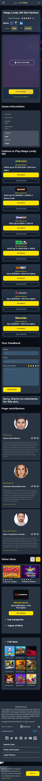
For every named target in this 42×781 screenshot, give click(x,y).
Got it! (32, 773)
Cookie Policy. (6, 778)
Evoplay (30, 565)
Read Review (21, 181)
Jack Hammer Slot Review (9, 671)
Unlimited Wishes (29, 582)
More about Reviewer (9, 504)
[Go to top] (38, 777)
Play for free (11, 571)
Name (5, 349)
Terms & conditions (21, 97)
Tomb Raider (30, 671)
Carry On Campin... (10, 582)
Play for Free (23, 62)
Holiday (14, 576)
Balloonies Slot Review (9, 658)
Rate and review (9, 366)
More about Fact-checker (10, 550)
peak (22, 3)
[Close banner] (1, 763)
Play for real (21, 91)
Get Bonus (21, 175)
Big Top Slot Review (20, 685)
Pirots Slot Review (20, 658)
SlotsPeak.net (21, 707)
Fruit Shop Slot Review (31, 685)
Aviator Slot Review (31, 658)
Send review (12, 389)
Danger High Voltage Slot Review (9, 685)
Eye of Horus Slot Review (20, 671)
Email (5, 358)
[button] (32, 559)
